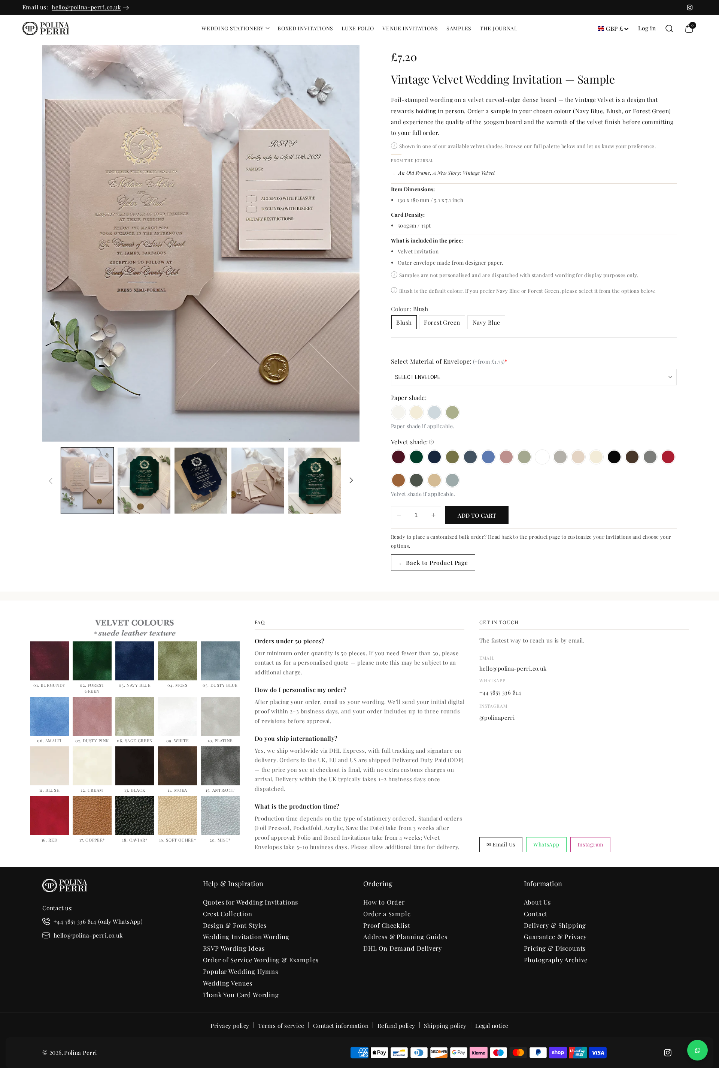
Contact (536, 913)
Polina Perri (80, 1052)
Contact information (341, 1025)
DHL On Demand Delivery (402, 948)
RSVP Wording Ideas (234, 948)
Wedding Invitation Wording (246, 936)
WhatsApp (546, 844)
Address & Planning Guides (405, 936)
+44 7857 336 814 (500, 692)
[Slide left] (50, 480)
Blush (404, 322)
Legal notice (491, 1025)
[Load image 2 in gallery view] (144, 481)
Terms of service (281, 1025)
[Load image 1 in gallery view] (87, 481)
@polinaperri (497, 717)
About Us (537, 902)
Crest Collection (227, 913)
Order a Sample (387, 913)
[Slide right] (351, 480)
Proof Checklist (386, 925)
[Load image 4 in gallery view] (257, 481)
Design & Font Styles (235, 925)
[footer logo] (64, 887)
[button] (235, 28)
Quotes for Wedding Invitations (250, 902)
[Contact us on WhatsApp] (697, 1050)
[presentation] (201, 243)
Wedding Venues (228, 983)
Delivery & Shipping (555, 925)
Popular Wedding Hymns (240, 971)
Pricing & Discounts (555, 948)
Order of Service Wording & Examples (261, 960)
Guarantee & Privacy (555, 936)
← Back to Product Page (433, 562)
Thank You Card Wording (241, 994)
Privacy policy (229, 1025)
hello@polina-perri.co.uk (86, 7)
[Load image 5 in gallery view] (314, 481)
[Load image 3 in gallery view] (201, 481)
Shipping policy (445, 1025)
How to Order (384, 902)
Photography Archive (556, 960)
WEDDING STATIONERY (232, 28)
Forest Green (442, 322)
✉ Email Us (500, 844)
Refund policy (396, 1025)
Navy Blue (486, 322)
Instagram (590, 844)
